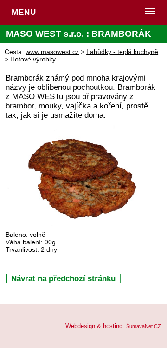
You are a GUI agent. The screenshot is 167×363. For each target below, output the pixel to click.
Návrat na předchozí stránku (63, 278)
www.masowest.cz (52, 51)
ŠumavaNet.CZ (143, 326)
